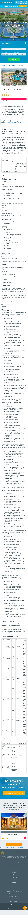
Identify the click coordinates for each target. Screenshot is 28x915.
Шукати (14, 59)
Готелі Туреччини (14, 874)
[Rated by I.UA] (14, 905)
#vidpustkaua (15, 901)
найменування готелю (6, 52)
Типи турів (14, 869)
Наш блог (14, 882)
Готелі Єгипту (14, 872)
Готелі (6, 6)
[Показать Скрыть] (25, 908)
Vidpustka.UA (14, 908)
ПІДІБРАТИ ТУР (23, 6)
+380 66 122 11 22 (22, 3)
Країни (10, 6)
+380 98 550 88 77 (22, 1)
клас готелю (16, 52)
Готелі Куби (14, 877)
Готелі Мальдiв (14, 879)
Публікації (15, 6)
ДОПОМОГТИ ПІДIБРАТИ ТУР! (14, 793)
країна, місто (4, 47)
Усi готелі (14, 844)
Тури (2, 6)
